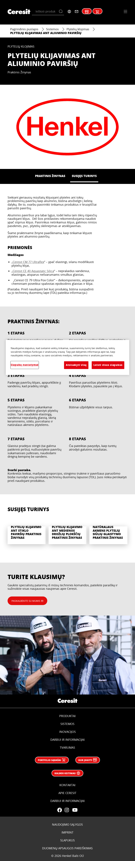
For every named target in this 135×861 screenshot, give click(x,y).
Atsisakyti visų (76, 365)
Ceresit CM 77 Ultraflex (28, 262)
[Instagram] (67, 810)
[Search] (61, 11)
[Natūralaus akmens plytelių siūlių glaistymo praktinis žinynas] (108, 531)
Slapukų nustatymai (25, 365)
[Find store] (87, 12)
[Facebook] (59, 810)
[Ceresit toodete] (97, 12)
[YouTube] (74, 810)
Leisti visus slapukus (108, 365)
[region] (67, 357)
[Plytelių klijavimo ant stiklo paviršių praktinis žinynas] (27, 531)
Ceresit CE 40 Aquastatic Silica (33, 271)
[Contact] (77, 11)
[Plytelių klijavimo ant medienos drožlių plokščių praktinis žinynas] (68, 531)
